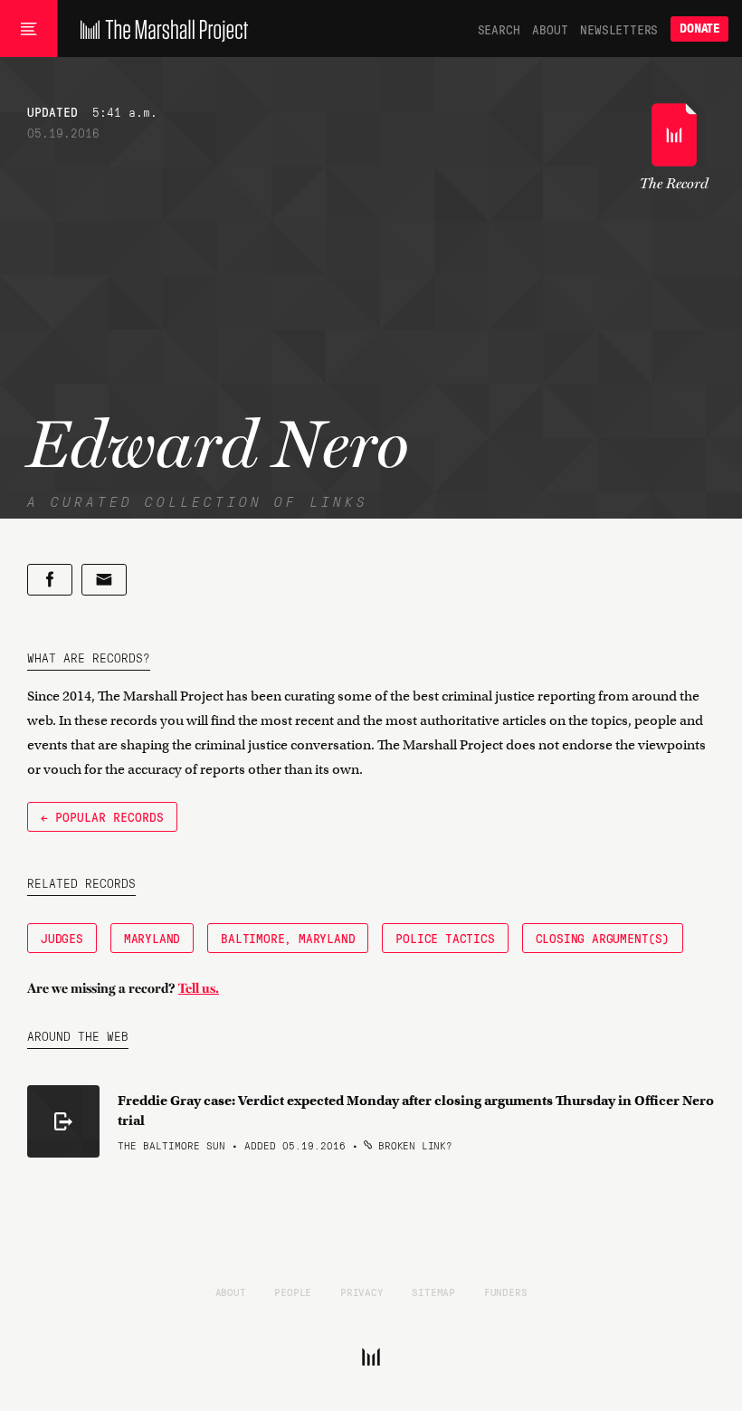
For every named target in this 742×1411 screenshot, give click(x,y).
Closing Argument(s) (603, 938)
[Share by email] (104, 580)
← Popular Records (102, 816)
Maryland (152, 938)
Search (499, 29)
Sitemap (433, 1291)
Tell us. (198, 988)
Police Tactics (444, 938)
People (292, 1291)
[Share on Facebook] (49, 580)
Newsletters (619, 29)
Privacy (362, 1291)
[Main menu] (28, 29)
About (549, 29)
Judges (62, 938)
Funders (506, 1291)
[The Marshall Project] (160, 29)
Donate (699, 28)
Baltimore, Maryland (288, 938)
